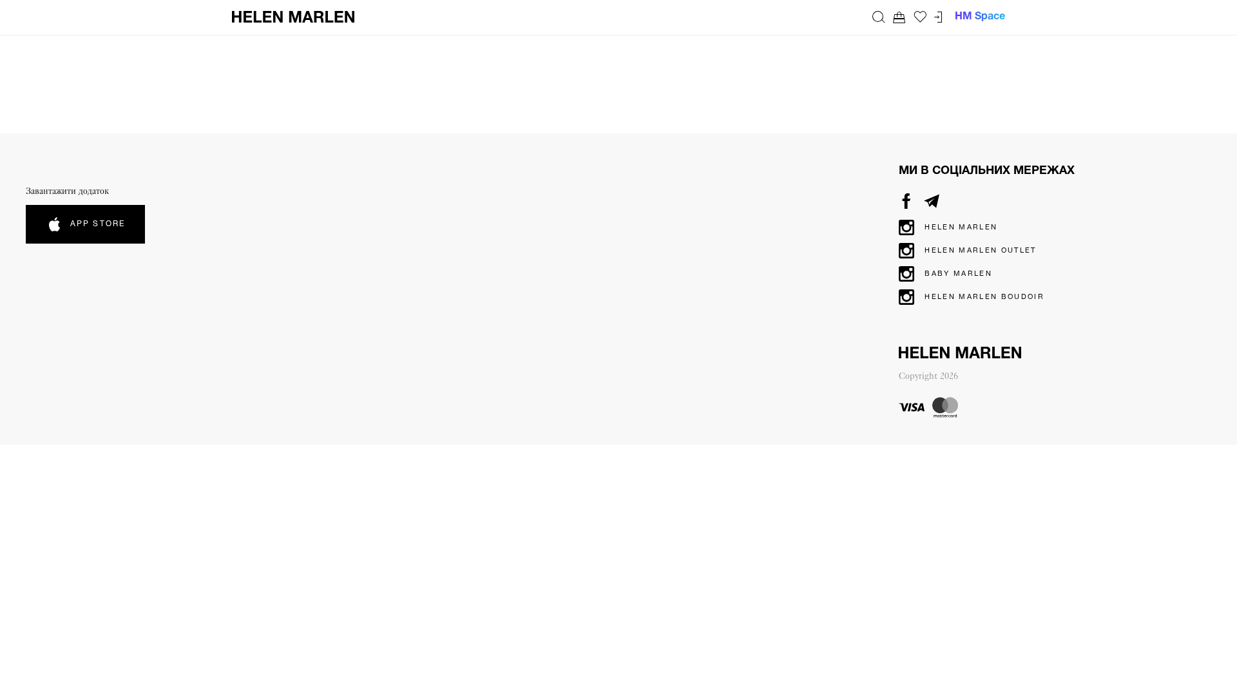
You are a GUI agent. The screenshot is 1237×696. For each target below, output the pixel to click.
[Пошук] (879, 16)
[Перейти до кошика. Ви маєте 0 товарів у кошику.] (899, 17)
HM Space (980, 16)
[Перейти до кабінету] (938, 17)
